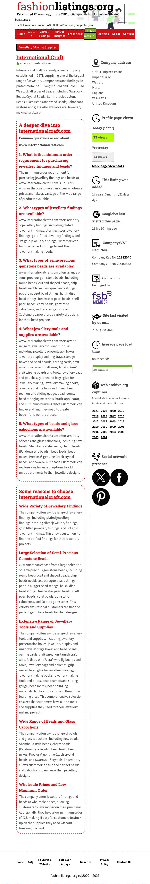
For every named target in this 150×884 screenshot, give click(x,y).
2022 (104, 411)
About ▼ (31, 34)
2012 (121, 421)
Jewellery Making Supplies (38, 47)
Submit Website (90, 34)
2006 (95, 432)
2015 (95, 421)
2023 (95, 411)
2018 (95, 416)
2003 (121, 432)
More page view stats (108, 166)
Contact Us (124, 862)
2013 (112, 421)
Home (20, 862)
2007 (121, 427)
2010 (95, 427)
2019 (121, 411)
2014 (104, 421)
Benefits (85, 862)
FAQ (30, 862)
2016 (121, 416)
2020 (112, 411)
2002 (104, 437)
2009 (112, 427)
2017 (112, 416)
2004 (112, 432)
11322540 (124, 257)
